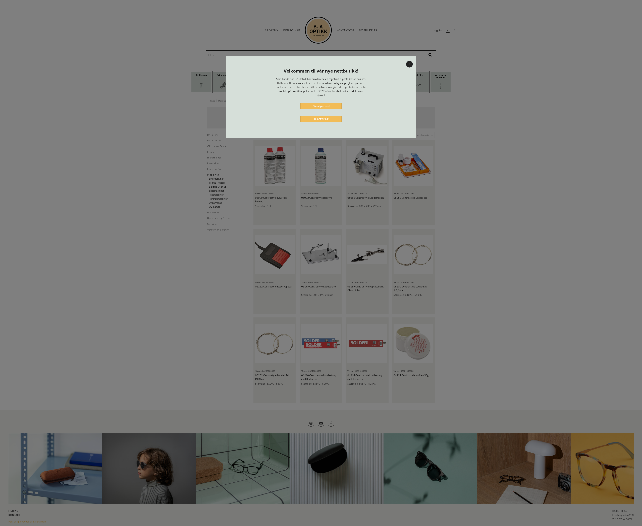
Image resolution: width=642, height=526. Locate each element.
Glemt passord (321, 106)
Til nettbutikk (321, 119)
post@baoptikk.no (302, 91)
